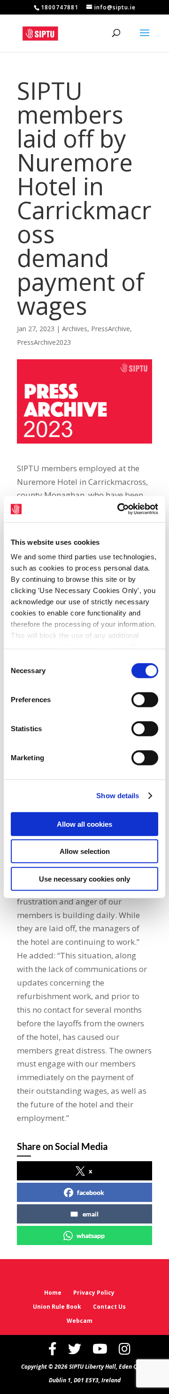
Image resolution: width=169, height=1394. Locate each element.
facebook (90, 1192)
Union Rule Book (57, 1307)
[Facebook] (52, 1349)
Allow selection (85, 851)
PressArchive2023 (44, 342)
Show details (117, 796)
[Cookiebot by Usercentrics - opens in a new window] (119, 509)
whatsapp (91, 1235)
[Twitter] (74, 1349)
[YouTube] (100, 1349)
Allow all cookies (84, 824)
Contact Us (109, 1307)
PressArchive (110, 328)
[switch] (144, 699)
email (91, 1214)
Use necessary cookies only (84, 878)
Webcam (79, 1321)
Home (52, 1293)
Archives (74, 328)
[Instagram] (125, 1349)
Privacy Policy (94, 1293)
